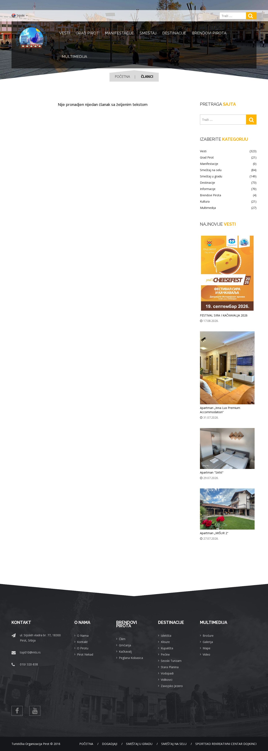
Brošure (208, 636)
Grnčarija (125, 645)
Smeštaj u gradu (228, 176)
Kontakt (82, 642)
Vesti (64, 33)
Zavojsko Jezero (172, 686)
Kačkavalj (125, 651)
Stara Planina (170, 667)
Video (206, 654)
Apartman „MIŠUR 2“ (214, 533)
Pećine (165, 654)
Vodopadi (167, 673)
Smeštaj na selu (228, 170)
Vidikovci (166, 680)
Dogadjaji (109, 744)
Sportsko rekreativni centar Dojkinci (225, 744)
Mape (206, 648)
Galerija (208, 642)
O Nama (83, 636)
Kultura (228, 201)
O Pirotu (82, 648)
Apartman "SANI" (211, 472)
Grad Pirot (87, 33)
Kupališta (167, 648)
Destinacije (174, 33)
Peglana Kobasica (131, 658)
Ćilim (122, 639)
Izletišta (166, 636)
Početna (122, 76)
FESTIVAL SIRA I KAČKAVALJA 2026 (223, 315)
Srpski (20, 15)
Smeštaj (148, 33)
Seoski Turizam (171, 661)
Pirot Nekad (85, 654)
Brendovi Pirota (209, 33)
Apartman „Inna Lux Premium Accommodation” (220, 410)
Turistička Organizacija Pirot (30, 744)
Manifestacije (119, 33)
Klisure (165, 642)
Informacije (228, 189)
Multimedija (74, 56)
